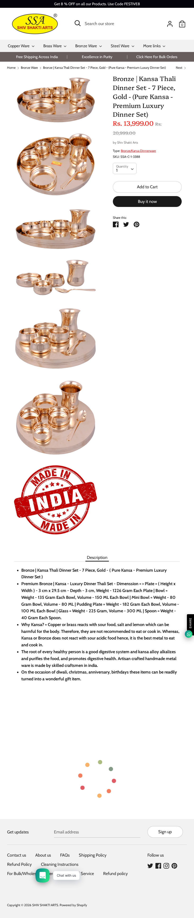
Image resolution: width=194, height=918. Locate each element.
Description (97, 557)
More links (152, 45)
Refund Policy (19, 864)
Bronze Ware (86, 45)
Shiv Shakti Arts (127, 142)
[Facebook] (158, 865)
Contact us (16, 855)
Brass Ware (53, 45)
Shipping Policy (92, 855)
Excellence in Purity (97, 57)
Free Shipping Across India (37, 57)
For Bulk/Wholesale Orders (31, 873)
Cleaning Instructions (59, 864)
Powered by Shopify (73, 905)
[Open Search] (77, 23)
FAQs (65, 855)
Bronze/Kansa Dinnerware (138, 151)
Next (179, 67)
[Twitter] (150, 865)
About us (43, 855)
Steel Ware (120, 45)
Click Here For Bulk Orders (156, 57)
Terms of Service (79, 873)
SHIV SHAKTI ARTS (45, 905)
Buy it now (147, 201)
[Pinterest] (174, 865)
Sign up (165, 831)
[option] (37, 57)
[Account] (170, 22)
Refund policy (115, 873)
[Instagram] (166, 865)
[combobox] (125, 168)
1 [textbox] (117, 170)
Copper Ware (19, 45)
